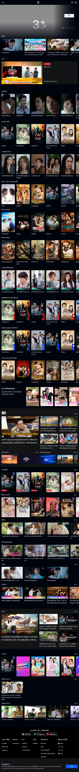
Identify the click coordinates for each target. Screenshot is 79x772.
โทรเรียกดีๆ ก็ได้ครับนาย (67, 116)
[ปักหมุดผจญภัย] (12, 45)
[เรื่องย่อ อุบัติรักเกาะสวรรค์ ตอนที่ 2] (34, 593)
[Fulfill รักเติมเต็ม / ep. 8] (67, 482)
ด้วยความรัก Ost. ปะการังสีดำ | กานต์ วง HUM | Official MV (67, 645)
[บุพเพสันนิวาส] (38, 194)
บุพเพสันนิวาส (34, 206)
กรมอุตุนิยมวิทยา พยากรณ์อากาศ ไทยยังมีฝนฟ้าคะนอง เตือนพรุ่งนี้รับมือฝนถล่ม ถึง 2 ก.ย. (48, 429)
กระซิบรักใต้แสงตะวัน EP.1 (8, 292)
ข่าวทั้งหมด (24, 743)
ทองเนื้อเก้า (19, 382)
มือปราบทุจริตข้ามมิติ (7, 262)
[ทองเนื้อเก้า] (23, 370)
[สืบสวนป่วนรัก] (46, 396)
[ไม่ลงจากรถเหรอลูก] (52, 104)
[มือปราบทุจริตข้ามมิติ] (8, 250)
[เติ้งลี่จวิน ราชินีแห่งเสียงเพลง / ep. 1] (8, 507)
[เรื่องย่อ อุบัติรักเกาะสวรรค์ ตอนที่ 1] (12, 593)
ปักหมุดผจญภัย (5, 53)
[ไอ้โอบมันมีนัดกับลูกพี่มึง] (38, 104)
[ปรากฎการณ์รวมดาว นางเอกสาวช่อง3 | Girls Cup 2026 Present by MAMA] (35, 45)
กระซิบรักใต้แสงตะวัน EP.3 (37, 292)
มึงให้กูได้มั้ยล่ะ (19, 116)
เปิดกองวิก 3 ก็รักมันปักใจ (53, 720)
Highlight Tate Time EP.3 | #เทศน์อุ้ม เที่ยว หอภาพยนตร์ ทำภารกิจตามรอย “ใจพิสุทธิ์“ (12, 697)
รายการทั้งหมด (15, 743)
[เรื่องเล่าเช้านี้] (9, 459)
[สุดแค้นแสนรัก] (67, 370)
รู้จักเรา (42, 747)
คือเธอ (3, 206)
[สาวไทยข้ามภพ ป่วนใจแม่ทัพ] (23, 250)
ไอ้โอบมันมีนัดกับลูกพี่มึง (37, 116)
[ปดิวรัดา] (67, 134)
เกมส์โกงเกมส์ (34, 146)
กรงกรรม (63, 234)
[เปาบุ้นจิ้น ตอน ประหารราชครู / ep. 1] (38, 507)
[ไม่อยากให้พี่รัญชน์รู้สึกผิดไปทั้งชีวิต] (23, 164)
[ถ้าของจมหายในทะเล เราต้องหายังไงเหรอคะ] (58, 528)
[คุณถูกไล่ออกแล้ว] (38, 164)
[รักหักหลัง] (67, 194)
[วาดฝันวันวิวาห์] (23, 134)
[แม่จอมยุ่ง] (61, 396)
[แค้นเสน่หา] (52, 222)
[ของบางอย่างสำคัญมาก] (34, 573)
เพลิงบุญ (18, 234)
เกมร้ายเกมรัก (5, 234)
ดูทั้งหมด (54, 81)
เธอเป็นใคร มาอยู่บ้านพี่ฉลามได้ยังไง (33, 536)
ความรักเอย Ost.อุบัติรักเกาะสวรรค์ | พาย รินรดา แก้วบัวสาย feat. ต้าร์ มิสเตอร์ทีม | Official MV (57, 54)
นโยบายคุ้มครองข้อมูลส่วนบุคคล (48, 753)
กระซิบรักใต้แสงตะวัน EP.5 (67, 292)
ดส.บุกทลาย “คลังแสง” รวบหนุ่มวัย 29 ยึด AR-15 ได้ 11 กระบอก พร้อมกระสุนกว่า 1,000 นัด (49, 447)
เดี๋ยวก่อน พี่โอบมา (6, 116)
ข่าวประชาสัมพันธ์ (26, 750)
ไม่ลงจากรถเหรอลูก (51, 116)
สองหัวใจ (4, 146)
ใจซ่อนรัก (18, 206)
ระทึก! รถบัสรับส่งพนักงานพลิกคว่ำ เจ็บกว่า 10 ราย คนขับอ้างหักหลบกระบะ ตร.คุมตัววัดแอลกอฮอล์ (68, 429)
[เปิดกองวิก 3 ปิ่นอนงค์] (35, 712)
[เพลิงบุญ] (23, 222)
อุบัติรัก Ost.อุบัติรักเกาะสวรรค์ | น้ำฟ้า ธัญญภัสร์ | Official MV (48, 627)
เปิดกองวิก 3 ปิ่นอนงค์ (30, 720)
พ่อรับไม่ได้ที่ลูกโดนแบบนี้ (52, 176)
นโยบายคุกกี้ (43, 757)
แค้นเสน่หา (48, 234)
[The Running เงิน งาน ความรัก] (52, 134)
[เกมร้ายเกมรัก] (8, 222)
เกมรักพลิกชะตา (65, 262)
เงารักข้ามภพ (34, 262)
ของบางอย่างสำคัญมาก (30, 580)
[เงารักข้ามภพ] (38, 250)
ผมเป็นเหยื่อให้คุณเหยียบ (8, 176)
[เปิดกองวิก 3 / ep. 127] (8, 666)
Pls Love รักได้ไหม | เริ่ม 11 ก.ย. (10, 580)
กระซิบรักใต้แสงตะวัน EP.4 (52, 292)
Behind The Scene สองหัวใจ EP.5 (56, 558)
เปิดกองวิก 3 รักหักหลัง (7, 720)
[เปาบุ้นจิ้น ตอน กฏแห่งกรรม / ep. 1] (52, 507)
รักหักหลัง (63, 206)
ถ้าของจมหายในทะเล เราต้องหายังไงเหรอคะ (58, 536)
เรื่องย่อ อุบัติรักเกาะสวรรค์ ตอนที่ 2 (34, 601)
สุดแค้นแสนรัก (64, 382)
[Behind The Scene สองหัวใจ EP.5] (58, 551)
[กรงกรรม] (67, 222)
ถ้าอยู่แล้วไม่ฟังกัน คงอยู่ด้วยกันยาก (10, 536)
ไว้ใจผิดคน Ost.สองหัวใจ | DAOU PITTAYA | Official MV (68, 627)
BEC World (43, 743)
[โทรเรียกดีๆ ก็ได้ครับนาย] (67, 104)
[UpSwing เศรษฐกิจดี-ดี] (65, 459)
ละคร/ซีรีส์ (4, 743)
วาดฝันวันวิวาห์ (20, 146)
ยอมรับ (71, 766)
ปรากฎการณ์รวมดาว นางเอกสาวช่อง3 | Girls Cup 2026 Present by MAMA (35, 54)
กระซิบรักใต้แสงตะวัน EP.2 (22, 292)
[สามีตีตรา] (38, 222)
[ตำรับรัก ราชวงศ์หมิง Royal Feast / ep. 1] (67, 507)
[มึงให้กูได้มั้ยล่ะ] (23, 104)
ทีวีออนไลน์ (35, 743)
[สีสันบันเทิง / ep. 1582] (23, 666)
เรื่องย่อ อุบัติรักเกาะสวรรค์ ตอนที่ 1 (11, 601)
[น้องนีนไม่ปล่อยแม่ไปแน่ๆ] (67, 164)
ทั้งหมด (75, 414)
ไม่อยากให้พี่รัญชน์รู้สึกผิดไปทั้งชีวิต (22, 177)
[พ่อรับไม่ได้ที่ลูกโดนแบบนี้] (52, 164)
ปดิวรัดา (63, 146)
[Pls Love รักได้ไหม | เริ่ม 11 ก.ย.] (12, 573)
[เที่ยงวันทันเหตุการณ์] (26, 459)
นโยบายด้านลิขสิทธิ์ (45, 750)
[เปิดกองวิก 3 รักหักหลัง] (12, 712)
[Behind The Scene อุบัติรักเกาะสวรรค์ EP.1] (35, 551)
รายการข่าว (24, 747)
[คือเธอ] (8, 194)
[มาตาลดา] (52, 370)
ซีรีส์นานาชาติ (5, 747)
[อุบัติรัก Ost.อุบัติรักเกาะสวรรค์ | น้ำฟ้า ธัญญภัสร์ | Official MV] (48, 619)
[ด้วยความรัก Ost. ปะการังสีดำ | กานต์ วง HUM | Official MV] (68, 636)
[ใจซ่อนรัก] (23, 194)
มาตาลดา (48, 382)
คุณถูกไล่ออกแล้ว (35, 176)
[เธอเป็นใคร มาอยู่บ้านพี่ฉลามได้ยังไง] (35, 528)
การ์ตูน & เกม (5, 750)
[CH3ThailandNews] (48, 459)
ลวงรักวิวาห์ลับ (50, 262)
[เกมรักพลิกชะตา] (67, 250)
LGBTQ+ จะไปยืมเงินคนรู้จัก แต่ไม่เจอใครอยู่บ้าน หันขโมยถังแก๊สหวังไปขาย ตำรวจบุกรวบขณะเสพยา (68, 447)
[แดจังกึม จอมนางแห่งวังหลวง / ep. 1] (23, 507)
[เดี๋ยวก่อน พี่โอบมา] (8, 104)
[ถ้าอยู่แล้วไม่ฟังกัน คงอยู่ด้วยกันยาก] (12, 528)
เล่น (70, 21)
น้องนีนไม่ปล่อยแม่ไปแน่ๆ (67, 176)
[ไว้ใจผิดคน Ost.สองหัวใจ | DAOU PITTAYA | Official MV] (68, 619)
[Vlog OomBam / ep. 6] (52, 666)
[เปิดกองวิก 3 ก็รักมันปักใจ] (58, 712)
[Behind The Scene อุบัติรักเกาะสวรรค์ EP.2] (12, 551)
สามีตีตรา (33, 234)
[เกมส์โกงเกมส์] (38, 134)
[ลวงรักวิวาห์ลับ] (52, 250)
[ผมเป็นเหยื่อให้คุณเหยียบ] (8, 164)
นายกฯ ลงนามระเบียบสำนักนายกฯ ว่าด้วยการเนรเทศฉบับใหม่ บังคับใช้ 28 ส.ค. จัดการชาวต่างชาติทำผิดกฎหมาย (20, 441)
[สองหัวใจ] (8, 134)
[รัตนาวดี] (32, 396)
